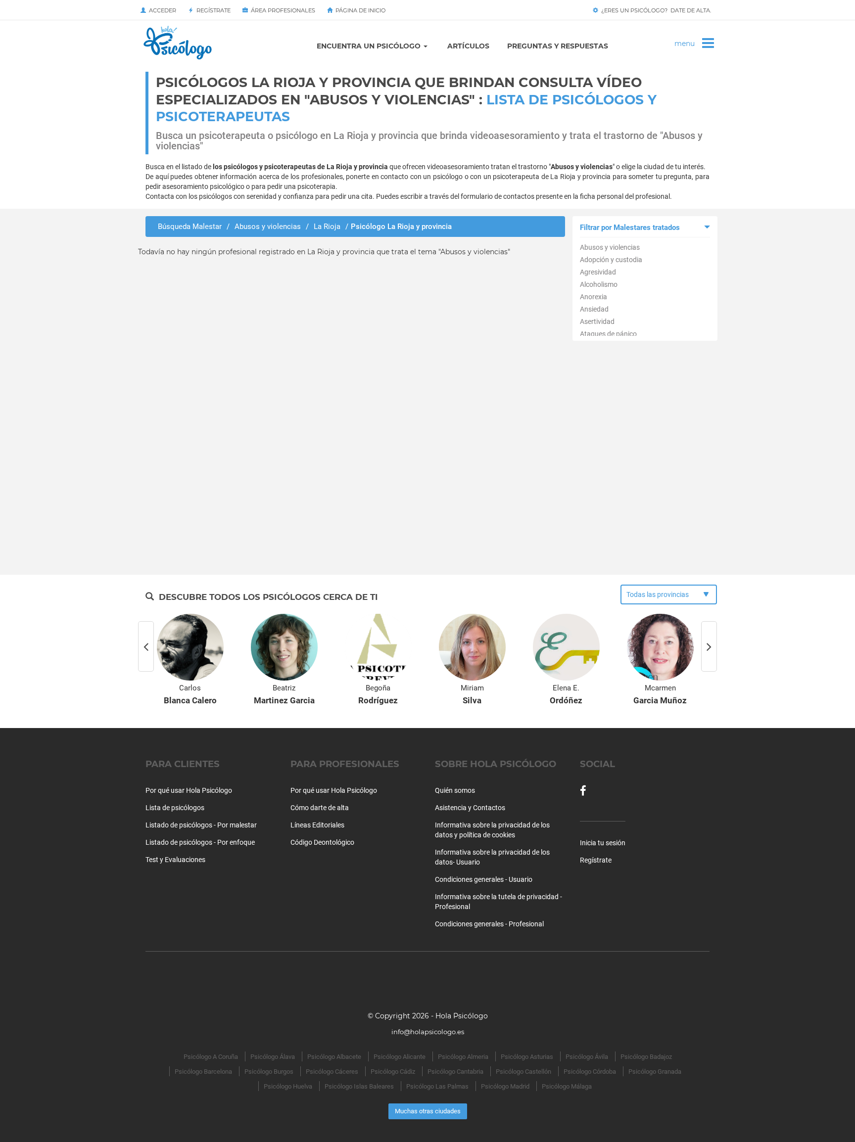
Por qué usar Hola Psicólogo (188, 790)
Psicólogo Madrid (505, 1086)
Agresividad (598, 272)
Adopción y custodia (611, 260)
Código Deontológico (322, 842)
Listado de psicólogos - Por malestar (201, 825)
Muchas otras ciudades (428, 1111)
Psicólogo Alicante (400, 1056)
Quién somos (455, 790)
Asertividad (597, 321)
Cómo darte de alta (319, 808)
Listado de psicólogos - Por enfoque (200, 842)
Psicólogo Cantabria (455, 1071)
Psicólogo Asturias (527, 1056)
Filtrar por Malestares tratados (630, 227)
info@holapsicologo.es (427, 1032)
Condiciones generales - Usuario (483, 879)
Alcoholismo (599, 284)
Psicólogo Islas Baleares (359, 1086)
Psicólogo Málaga (567, 1086)
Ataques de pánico (608, 334)
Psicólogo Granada (654, 1071)
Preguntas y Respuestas (557, 46)
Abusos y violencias (610, 247)
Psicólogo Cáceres (332, 1071)
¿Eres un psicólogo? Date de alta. (654, 10)
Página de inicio (358, 10)
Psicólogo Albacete (334, 1056)
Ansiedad (594, 309)
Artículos (468, 46)
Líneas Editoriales (317, 825)
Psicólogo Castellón (523, 1071)
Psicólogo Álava (272, 1056)
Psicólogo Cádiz (393, 1071)
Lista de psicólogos (174, 808)
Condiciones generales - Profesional (489, 924)
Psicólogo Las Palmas (437, 1086)
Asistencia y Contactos (470, 808)
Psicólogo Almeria (463, 1056)
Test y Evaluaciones (175, 860)
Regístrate (212, 10)
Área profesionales (281, 10)
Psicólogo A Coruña (211, 1056)
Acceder (161, 10)
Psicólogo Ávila (587, 1056)
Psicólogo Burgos (268, 1071)
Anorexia (593, 297)
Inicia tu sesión (602, 843)
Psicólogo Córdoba (590, 1071)
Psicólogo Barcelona (203, 1071)
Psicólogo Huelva (288, 1086)
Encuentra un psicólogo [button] (370, 46)
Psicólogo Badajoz (646, 1056)
